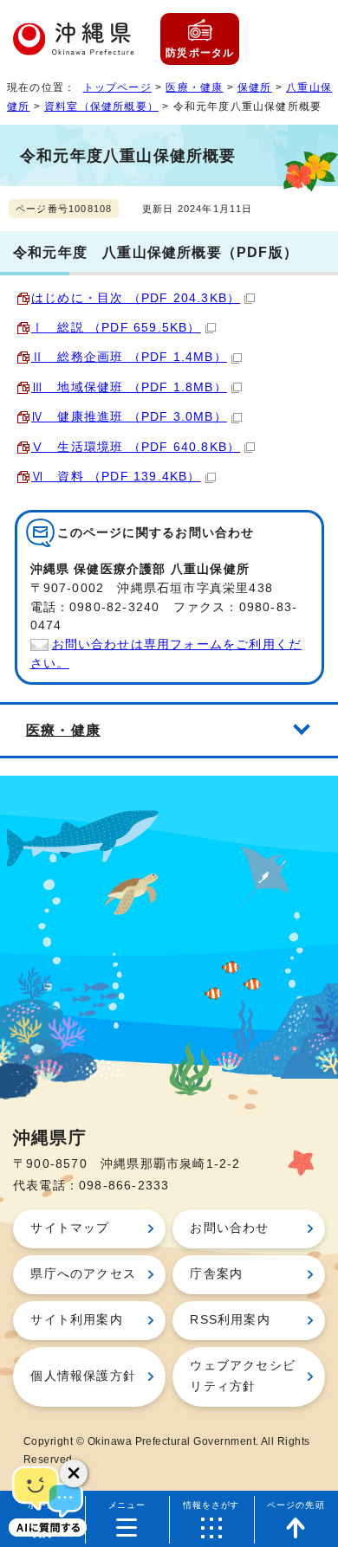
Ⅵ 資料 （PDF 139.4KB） (116, 476)
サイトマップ (69, 1227)
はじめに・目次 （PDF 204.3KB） (135, 298)
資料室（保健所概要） (101, 106)
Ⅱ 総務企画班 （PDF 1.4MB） (129, 357)
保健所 (254, 87)
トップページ (117, 87)
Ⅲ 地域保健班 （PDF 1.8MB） (129, 387)
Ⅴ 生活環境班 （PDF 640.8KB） (135, 447)
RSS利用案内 (230, 1319)
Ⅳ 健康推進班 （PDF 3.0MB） (129, 416)
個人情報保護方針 (83, 1376)
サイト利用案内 (76, 1319)
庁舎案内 (216, 1273)
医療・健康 (194, 87)
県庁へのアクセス (83, 1273)
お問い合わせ (229, 1227)
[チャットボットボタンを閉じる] (74, 1473)
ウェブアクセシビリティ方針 (243, 1376)
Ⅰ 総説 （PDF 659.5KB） (116, 327)
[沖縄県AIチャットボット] (48, 1499)
